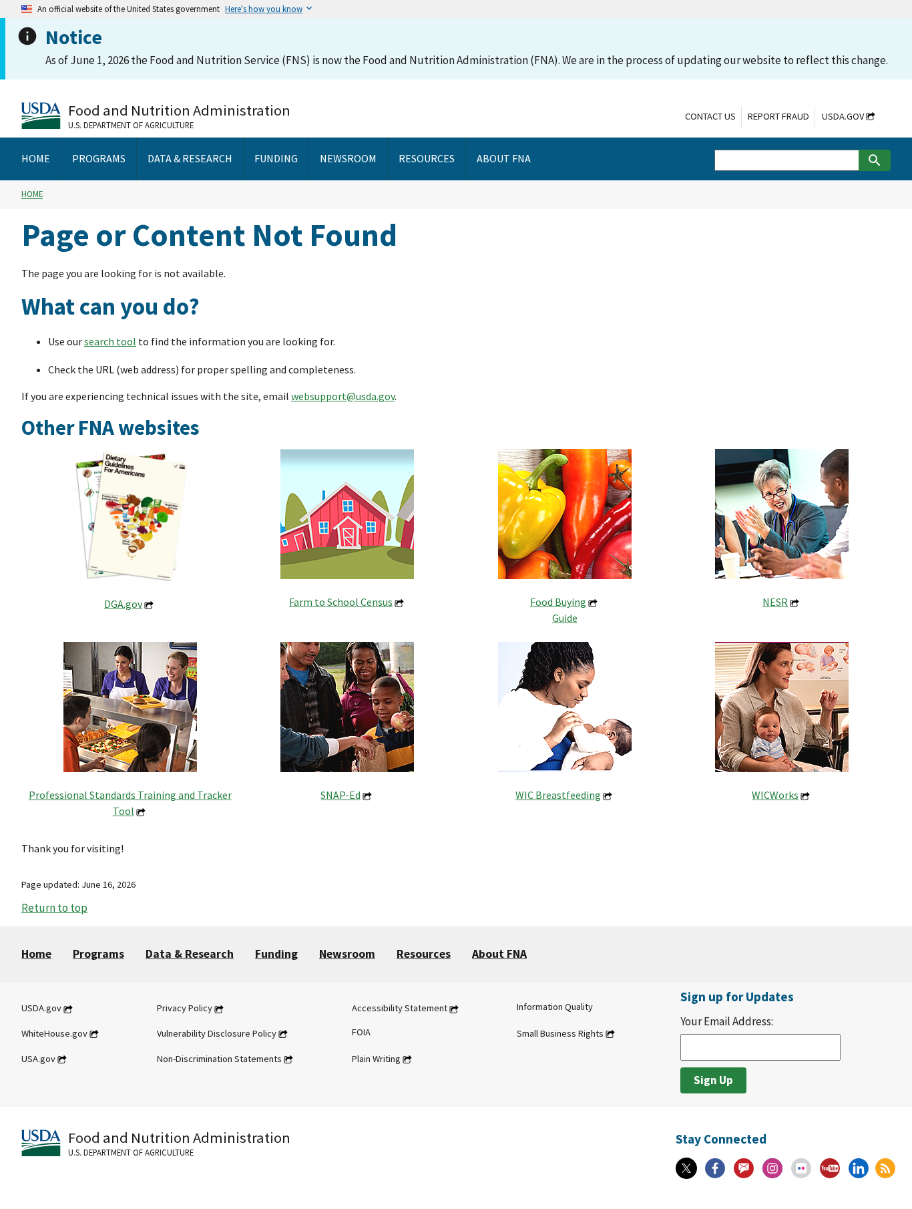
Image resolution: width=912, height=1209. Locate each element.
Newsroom (347, 953)
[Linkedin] (858, 1168)
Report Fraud (778, 116)
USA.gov (38, 1059)
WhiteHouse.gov (54, 1033)
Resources (424, 953)
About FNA (499, 953)
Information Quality (555, 1007)
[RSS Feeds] (885, 1168)
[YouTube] (830, 1168)
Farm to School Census (341, 602)
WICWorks (775, 795)
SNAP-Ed (340, 795)
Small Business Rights (560, 1033)
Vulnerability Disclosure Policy (216, 1033)
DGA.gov (123, 604)
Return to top (54, 907)
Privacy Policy (184, 1009)
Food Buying (558, 602)
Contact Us (710, 116)
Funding (276, 953)
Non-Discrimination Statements (219, 1059)
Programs (98, 953)
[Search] (875, 160)
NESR (775, 602)
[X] (686, 1168)
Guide (565, 618)
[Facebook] (715, 1168)
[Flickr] (801, 1168)
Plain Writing (376, 1059)
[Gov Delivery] (743, 1168)
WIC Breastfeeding (558, 795)
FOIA (361, 1032)
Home (32, 194)
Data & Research (190, 953)
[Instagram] (772, 1168)
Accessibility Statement (399, 1009)
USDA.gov (843, 116)
